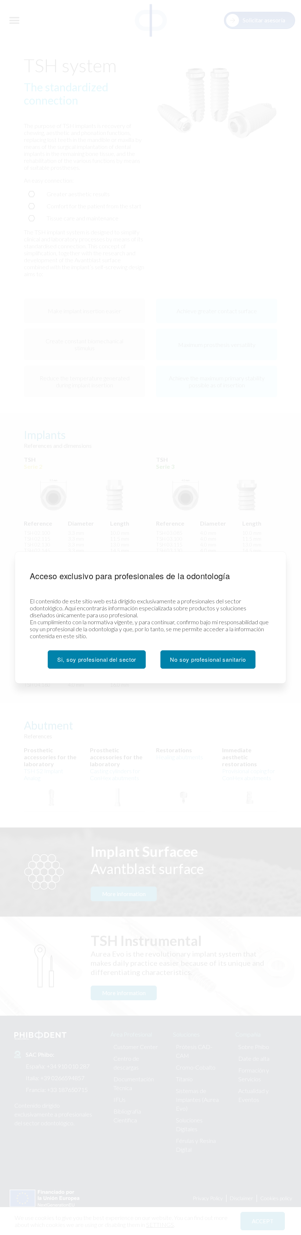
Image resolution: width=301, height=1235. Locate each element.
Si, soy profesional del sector (96, 659)
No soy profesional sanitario (208, 659)
